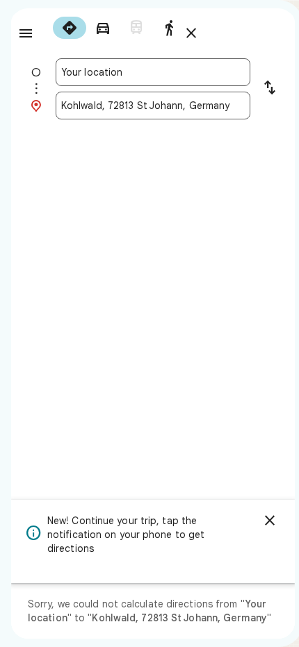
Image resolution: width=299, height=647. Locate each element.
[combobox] (153, 72)
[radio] (69, 28)
